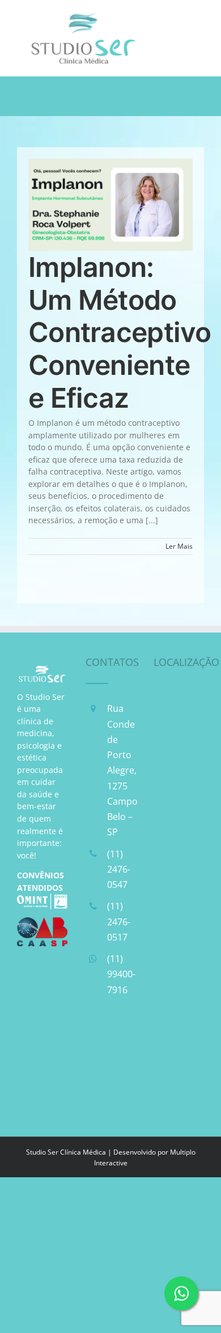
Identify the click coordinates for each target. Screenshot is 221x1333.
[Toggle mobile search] (175, 17)
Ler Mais (179, 546)
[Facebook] (96, 1039)
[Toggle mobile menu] (198, 17)
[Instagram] (124, 1039)
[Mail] (96, 1067)
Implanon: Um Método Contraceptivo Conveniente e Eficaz (119, 332)
